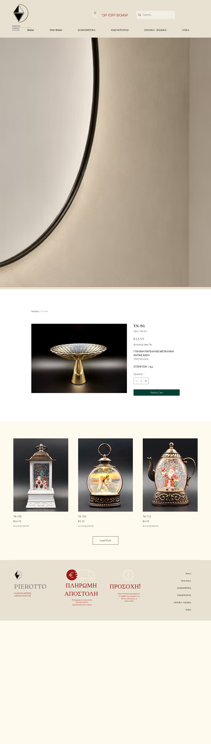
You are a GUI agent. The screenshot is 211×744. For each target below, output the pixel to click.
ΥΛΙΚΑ (188, 610)
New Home (186, 581)
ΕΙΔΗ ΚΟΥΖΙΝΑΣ (184, 595)
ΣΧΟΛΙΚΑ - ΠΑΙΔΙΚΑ (182, 602)
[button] (95, 14)
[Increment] (146, 381)
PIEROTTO (16, 26)
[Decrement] (136, 381)
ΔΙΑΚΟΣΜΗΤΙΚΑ (184, 588)
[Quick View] (40, 475)
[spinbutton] (141, 381)
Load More (105, 540)
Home (34, 311)
